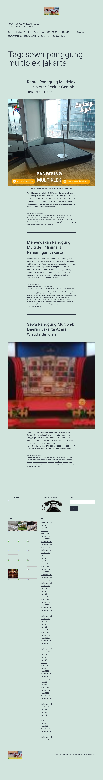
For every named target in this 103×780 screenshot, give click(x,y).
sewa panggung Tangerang (65, 301)
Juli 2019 (44, 709)
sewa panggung (46, 222)
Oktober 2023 (45, 580)
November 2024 (46, 544)
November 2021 (46, 643)
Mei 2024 (44, 561)
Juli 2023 (44, 588)
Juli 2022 (44, 621)
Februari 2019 (45, 723)
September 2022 (46, 616)
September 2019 (46, 704)
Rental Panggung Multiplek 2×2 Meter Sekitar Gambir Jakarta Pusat (51, 86)
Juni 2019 (44, 712)
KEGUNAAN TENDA (31, 36)
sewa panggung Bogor (48, 291)
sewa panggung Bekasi (34, 291)
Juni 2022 (44, 624)
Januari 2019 (45, 726)
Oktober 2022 (45, 613)
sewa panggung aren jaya (50, 288)
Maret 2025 (45, 533)
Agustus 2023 (45, 586)
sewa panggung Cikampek (64, 291)
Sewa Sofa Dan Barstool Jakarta (53, 36)
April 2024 (44, 564)
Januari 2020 (45, 693)
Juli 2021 (44, 654)
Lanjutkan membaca (47, 207)
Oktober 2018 (45, 734)
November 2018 (46, 731)
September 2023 (46, 583)
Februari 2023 (45, 602)
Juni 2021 (44, 657)
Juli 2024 (44, 555)
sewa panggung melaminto (52, 297)
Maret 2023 (45, 599)
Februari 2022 (45, 635)
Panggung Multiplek (66, 215)
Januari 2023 (45, 605)
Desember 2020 (46, 674)
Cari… (72, 497)
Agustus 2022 (45, 619)
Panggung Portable (43, 217)
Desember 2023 (46, 575)
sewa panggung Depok (58, 222)
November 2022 (46, 610)
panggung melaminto (53, 215)
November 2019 (46, 698)
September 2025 (46, 522)
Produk (26, 32)
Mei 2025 (44, 528)
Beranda (11, 32)
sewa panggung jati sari (68, 295)
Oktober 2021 (45, 646)
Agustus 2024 (45, 553)
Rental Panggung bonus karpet (41, 459)
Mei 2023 (44, 594)
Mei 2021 (44, 660)
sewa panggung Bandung (67, 288)
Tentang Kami (39, 32)
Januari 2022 (45, 638)
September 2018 (46, 737)
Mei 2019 (44, 715)
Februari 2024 (45, 569)
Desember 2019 (46, 696)
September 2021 (46, 649)
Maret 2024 (45, 566)
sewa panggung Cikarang (34, 293)
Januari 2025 (45, 539)
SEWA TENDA (52, 32)
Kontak (19, 32)
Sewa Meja (81, 32)
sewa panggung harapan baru (36, 295)
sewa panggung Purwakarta (63, 464)
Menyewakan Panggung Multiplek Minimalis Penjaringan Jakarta (48, 247)
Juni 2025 (44, 525)
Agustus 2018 (45, 740)
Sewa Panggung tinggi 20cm (54, 304)
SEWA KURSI (67, 32)
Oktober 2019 (45, 701)
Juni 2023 (44, 591)
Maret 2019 (44, 720)
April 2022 (44, 630)
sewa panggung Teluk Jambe (36, 304)
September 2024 (46, 550)
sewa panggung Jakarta (53, 295)
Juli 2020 (44, 682)
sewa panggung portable (57, 217)
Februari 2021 (45, 668)
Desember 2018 (46, 729)
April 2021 (44, 663)
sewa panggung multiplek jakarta (42, 224)
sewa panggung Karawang (35, 297)
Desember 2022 (46, 608)
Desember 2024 (46, 542)
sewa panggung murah (45, 299)
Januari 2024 (45, 572)
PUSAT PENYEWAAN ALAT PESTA (23, 24)
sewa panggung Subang (48, 301)
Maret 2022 (45, 632)
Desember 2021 (46, 641)
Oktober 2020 (45, 679)
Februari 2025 (45, 536)
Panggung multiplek (38, 219)
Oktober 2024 (45, 547)
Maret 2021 (44, 665)
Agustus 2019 (45, 707)
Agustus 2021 (45, 652)
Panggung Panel (32, 217)
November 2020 (46, 676)
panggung (43, 215)
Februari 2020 (45, 690)
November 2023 (46, 577)
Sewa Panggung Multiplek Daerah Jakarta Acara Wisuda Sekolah (50, 329)
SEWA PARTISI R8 (15, 36)
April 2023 (44, 597)
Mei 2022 (44, 627)
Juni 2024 (44, 558)
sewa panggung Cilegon (50, 293)
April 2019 (44, 718)
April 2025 (44, 531)
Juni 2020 (44, 685)
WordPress (91, 754)
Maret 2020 (45, 687)
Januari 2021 (45, 671)
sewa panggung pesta (59, 299)
